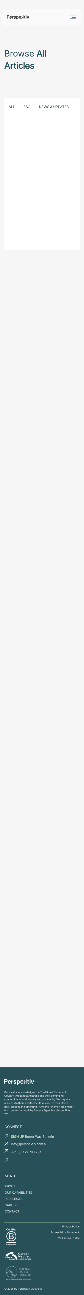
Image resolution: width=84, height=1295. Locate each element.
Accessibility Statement (65, 1232)
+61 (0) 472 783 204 (26, 1152)
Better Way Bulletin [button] (32, 1137)
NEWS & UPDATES (54, 107)
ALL (12, 107)
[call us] (7, 1151)
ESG (26, 107)
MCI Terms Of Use (69, 1238)
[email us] (7, 1136)
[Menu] (73, 17)
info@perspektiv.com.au (29, 1144)
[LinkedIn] (15, 1162)
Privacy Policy (71, 1226)
